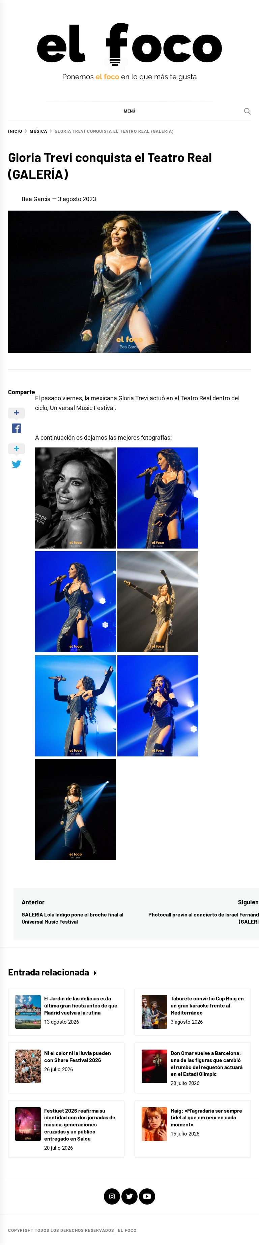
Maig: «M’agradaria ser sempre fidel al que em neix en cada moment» (206, 1117)
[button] (129, 111)
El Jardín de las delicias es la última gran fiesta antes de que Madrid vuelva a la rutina (80, 1005)
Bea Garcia (36, 199)
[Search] (247, 111)
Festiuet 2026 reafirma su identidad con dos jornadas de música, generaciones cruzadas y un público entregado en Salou (79, 1124)
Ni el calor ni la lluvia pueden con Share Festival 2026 (77, 1056)
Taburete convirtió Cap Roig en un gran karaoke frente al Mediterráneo (207, 1005)
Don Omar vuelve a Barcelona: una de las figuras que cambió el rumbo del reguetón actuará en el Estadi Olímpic (206, 1063)
